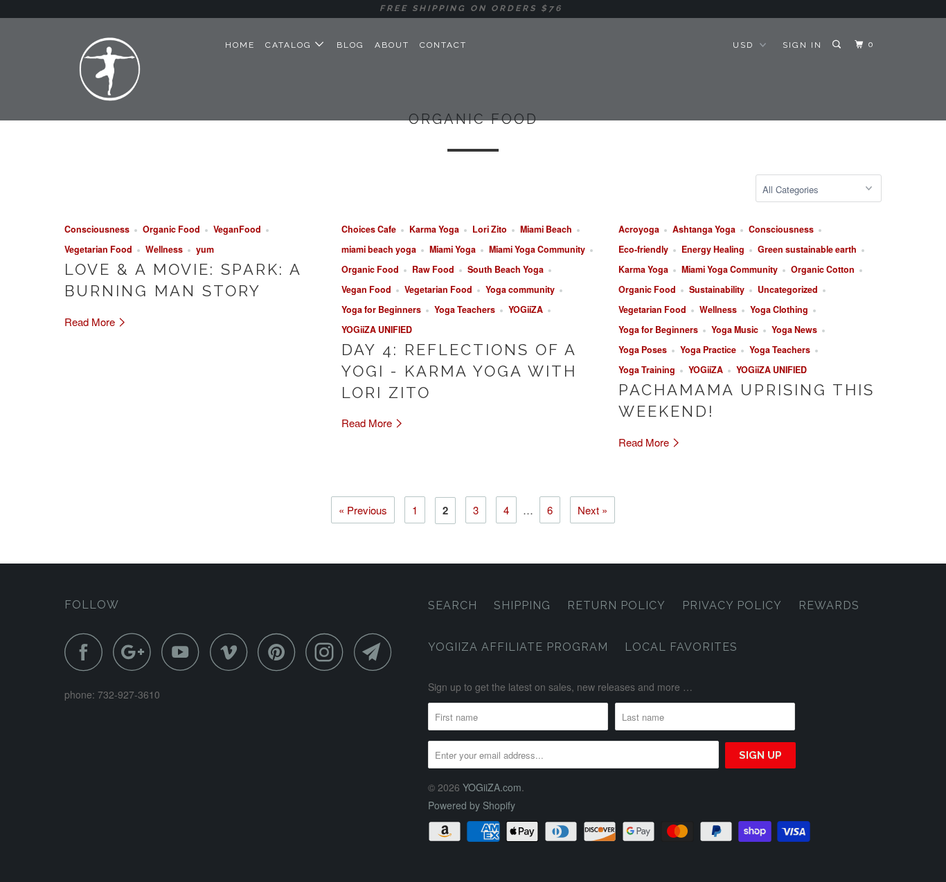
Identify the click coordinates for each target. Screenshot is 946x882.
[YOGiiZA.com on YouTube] (184, 652)
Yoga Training (646, 369)
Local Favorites (681, 647)
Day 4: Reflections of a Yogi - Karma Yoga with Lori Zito (459, 371)
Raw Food (433, 269)
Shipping (522, 605)
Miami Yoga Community (537, 249)
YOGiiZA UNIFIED (376, 329)
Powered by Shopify (471, 805)
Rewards (828, 605)
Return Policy (616, 605)
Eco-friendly (643, 249)
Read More (91, 321)
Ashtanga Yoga (703, 229)
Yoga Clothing (779, 309)
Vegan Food (366, 289)
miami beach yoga (378, 249)
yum (205, 249)
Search (452, 605)
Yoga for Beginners (381, 309)
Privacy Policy (732, 605)
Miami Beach (546, 229)
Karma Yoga (434, 229)
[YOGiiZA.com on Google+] (136, 652)
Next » (592, 510)
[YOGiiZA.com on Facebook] (87, 652)
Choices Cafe (368, 229)
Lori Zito (489, 229)
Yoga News (794, 329)
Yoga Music (734, 329)
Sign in (802, 45)
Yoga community (520, 289)
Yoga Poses (642, 349)
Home (240, 45)
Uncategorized (788, 289)
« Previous (363, 510)
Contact (443, 45)
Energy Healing (712, 249)
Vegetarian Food (98, 249)
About (392, 45)
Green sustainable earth (807, 249)
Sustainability (716, 289)
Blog (350, 45)
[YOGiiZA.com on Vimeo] (232, 652)
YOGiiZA (525, 309)
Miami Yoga (452, 249)
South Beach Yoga (505, 269)
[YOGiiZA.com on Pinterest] (280, 652)
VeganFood (237, 229)
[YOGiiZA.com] (135, 69)
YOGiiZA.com (492, 787)
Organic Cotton (823, 269)
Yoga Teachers (464, 309)
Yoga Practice (708, 349)
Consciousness (97, 229)
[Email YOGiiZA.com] (377, 652)
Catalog (290, 45)
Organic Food (171, 229)
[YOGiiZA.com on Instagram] (328, 652)
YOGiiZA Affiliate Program (518, 647)
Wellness (164, 249)
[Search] (838, 44)
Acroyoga (638, 229)
